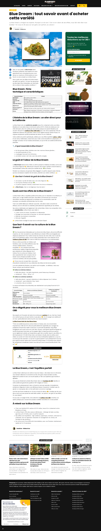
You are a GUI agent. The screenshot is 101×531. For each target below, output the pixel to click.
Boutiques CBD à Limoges (78, 508)
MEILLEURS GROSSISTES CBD (61, 5)
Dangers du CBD (55, 498)
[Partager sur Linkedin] (10, 75)
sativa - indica (57, 137)
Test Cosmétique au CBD (35, 498)
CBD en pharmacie (55, 506)
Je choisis (15, 524)
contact (72, 5)
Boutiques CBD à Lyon (77, 504)
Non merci (6, 524)
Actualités (17, 5)
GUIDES (23, 5)
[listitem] (19, 459)
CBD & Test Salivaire (55, 494)
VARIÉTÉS (29, 5)
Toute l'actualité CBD (13, 494)
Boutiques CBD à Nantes (77, 498)
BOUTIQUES (36, 5)
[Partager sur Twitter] (10, 72)
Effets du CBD (54, 496)
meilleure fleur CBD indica (32, 130)
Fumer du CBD (54, 504)
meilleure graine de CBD (20, 239)
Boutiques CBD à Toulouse (78, 494)
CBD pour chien (54, 508)
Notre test (55, 359)
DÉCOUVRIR (55, 356)
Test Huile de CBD (34, 496)
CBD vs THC (53, 502)
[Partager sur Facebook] (10, 70)
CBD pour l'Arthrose (55, 500)
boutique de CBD (48, 381)
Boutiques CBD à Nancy (77, 506)
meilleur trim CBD (45, 397)
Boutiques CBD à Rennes (77, 500)
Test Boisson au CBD (34, 494)
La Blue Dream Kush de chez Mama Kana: (25, 321)
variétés (44, 315)
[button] (47, 5)
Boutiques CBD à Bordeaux (78, 502)
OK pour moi (25, 524)
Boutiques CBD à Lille (76, 496)
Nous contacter (12, 496)
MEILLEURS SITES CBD (46, 5)
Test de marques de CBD (35, 500)
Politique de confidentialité (15, 498)
